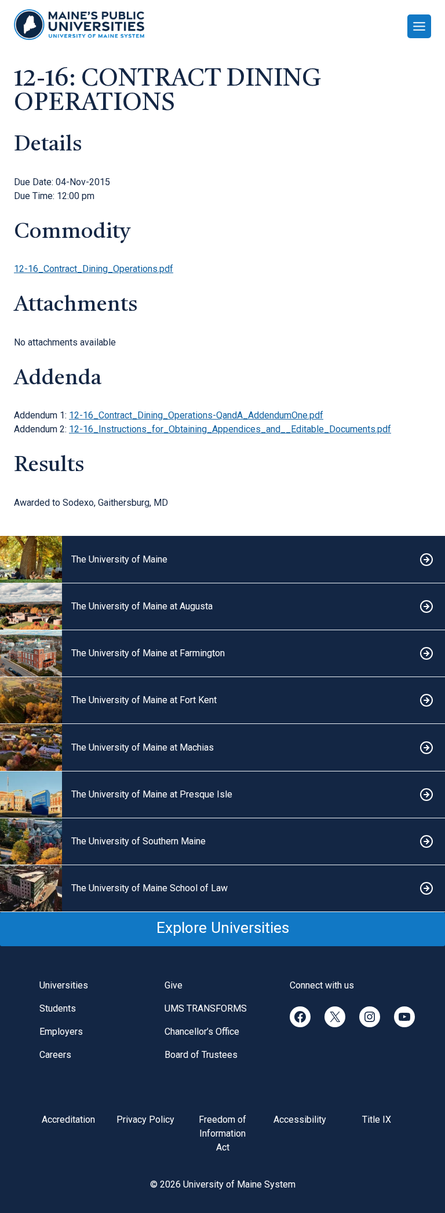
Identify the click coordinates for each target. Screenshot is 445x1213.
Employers (61, 1031)
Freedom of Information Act (222, 1133)
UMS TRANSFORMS (206, 1008)
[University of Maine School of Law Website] (222, 888)
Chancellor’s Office (202, 1031)
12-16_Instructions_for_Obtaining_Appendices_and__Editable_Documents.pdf (230, 429)
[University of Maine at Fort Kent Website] (222, 700)
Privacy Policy (145, 1119)
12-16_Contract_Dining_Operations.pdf (93, 268)
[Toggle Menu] (419, 26)
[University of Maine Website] (222, 559)
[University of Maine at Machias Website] (222, 747)
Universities (63, 985)
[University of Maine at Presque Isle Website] (222, 794)
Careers (55, 1054)
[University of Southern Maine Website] (222, 841)
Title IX (376, 1119)
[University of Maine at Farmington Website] (222, 653)
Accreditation (68, 1119)
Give (174, 985)
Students (57, 1008)
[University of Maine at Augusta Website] (222, 606)
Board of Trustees (201, 1054)
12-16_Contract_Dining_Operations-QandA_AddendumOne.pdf (196, 415)
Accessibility (299, 1119)
